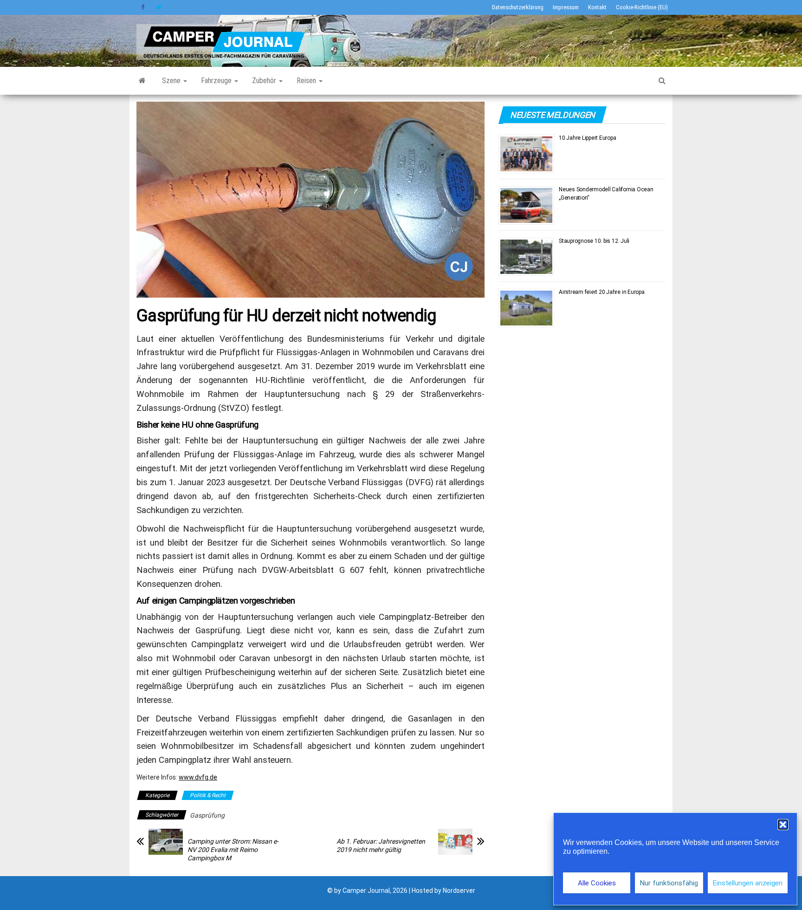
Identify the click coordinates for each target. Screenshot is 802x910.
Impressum (566, 7)
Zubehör (265, 80)
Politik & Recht (208, 795)
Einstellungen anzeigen (748, 883)
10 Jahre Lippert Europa (587, 138)
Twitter (158, 7)
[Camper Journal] (142, 81)
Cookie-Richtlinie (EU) (642, 7)
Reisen (307, 80)
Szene (172, 80)
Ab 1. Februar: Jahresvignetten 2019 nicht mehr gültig (380, 845)
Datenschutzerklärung (517, 7)
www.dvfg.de (198, 777)
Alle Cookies (597, 883)
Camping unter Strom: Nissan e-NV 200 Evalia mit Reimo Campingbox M (233, 850)
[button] (783, 824)
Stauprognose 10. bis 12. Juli (594, 241)
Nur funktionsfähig (669, 883)
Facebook (143, 7)
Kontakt (597, 7)
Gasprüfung (207, 815)
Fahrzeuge (217, 80)
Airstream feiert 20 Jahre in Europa (602, 292)
